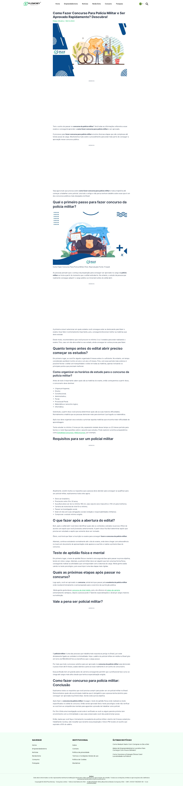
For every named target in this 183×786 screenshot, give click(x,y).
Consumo (108, 4)
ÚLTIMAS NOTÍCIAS (122, 740)
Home (57, 4)
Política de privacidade (80, 752)
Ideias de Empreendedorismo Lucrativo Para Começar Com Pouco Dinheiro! (129, 749)
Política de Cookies (79, 759)
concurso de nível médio (81, 590)
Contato (75, 749)
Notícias (85, 4)
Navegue (37, 740)
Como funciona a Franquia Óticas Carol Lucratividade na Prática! (127, 755)
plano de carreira (113, 590)
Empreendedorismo (71, 4)
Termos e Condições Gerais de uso (85, 756)
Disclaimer (76, 763)
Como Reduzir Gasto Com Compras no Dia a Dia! (131, 744)
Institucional (80, 740)
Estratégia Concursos (65, 433)
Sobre (74, 745)
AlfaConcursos (79, 433)
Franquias (119, 4)
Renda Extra (96, 4)
